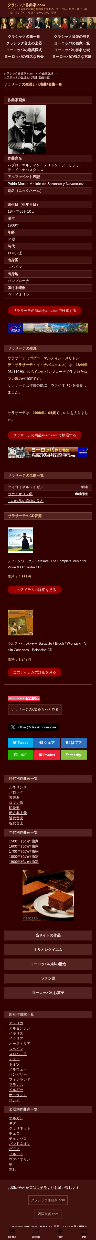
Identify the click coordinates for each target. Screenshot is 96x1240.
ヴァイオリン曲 (20, 494)
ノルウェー (18, 1069)
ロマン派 (16, 803)
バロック (16, 792)
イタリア (16, 1038)
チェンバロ (18, 1138)
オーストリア (19, 1043)
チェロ (14, 1133)
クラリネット (19, 1128)
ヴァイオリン (19, 1159)
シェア (49, 742)
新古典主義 (18, 813)
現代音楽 (16, 823)
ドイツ (14, 1064)
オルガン (16, 1118)
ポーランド (18, 1095)
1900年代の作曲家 (24, 862)
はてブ (76, 742)
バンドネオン (19, 1144)
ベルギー (16, 1090)
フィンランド (19, 1079)
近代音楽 (16, 818)
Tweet (23, 742)
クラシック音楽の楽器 (24, 43)
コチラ (41, 1188)
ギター (14, 1123)
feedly (75, 755)
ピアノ (14, 1149)
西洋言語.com (48, 1214)
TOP (60, 1237)
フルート (16, 1154)
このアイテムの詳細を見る (34, 590)
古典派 (14, 797)
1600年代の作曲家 (24, 846)
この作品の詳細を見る (26, 501)
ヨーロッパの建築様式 (24, 50)
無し (12, 1169)
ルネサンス (18, 787)
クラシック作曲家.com (26, 5)
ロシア (14, 1100)
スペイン (16, 1049)
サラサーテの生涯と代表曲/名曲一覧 (27, 77)
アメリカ (16, 1023)
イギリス (16, 1033)
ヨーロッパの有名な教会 (24, 56)
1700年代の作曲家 (24, 851)
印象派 (14, 808)
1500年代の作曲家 (24, 841)
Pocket (49, 755)
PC (84, 1237)
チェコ (14, 1059)
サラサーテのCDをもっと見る (35, 709)
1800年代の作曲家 (24, 856)
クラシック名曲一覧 (24, 36)
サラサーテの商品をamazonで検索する (44, 310)
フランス (16, 1085)
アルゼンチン (19, 1028)
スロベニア (18, 1054)
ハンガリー (18, 1074)
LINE (22, 755)
